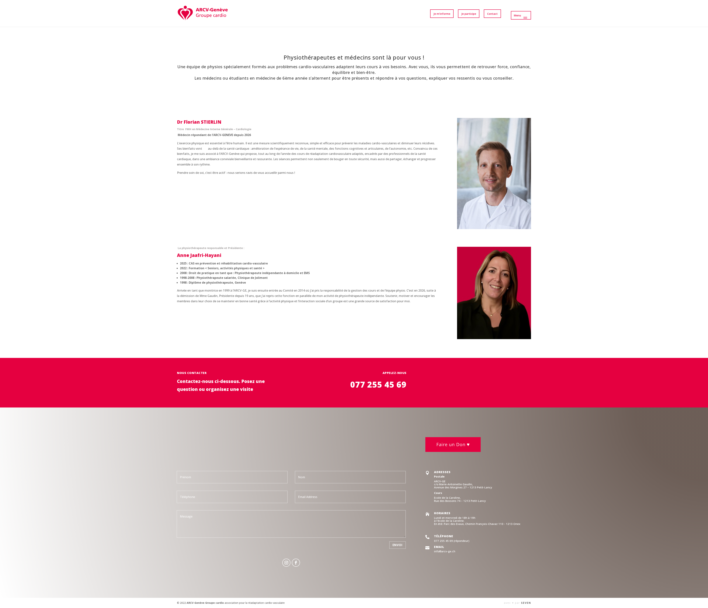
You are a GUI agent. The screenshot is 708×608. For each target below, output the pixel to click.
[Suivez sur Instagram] (286, 563)
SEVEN (526, 602)
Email (439, 547)
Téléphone (443, 536)
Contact (492, 13)
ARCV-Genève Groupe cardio (205, 602)
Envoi (397, 545)
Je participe (468, 13)
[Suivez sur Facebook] (296, 563)
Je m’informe (441, 13)
